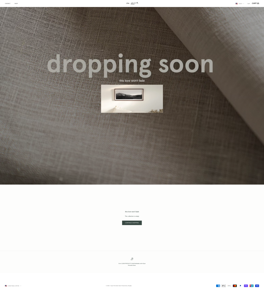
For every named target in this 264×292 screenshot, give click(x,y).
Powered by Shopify (127, 285)
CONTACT (7, 3)
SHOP (16, 3)
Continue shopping (132, 223)
